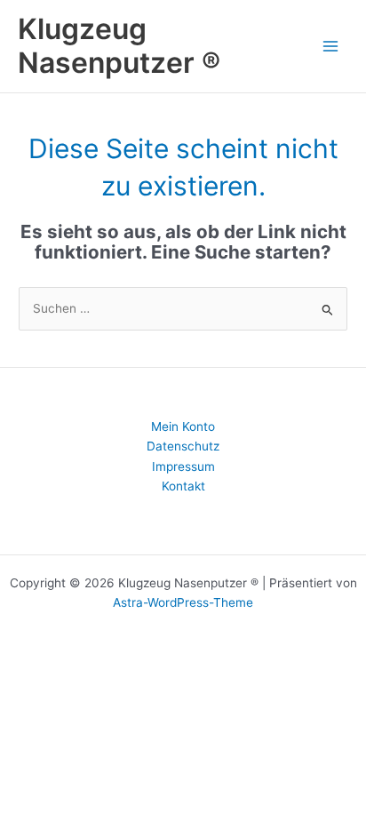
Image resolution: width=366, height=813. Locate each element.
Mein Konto (183, 426)
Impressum (183, 466)
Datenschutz (183, 446)
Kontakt (183, 486)
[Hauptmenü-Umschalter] (331, 45)
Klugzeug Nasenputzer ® (119, 46)
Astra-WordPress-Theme (183, 602)
